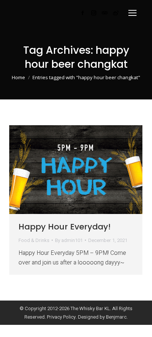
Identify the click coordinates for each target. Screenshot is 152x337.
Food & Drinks (33, 240)
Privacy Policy (61, 316)
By (69, 240)
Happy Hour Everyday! (64, 226)
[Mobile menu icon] (132, 12)
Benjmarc (116, 316)
